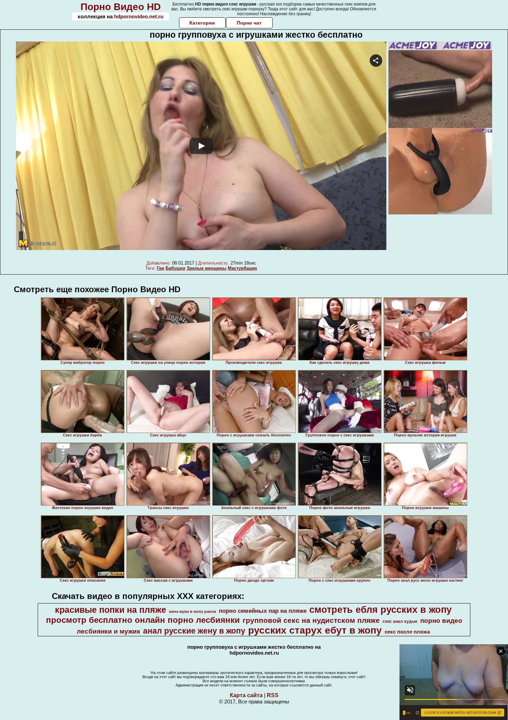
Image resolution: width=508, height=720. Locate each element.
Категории (202, 23)
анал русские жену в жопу (194, 630)
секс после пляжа (407, 632)
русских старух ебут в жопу (315, 630)
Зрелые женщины (206, 268)
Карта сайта (246, 695)
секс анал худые (400, 621)
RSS (273, 695)
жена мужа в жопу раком (192, 611)
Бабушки (175, 268)
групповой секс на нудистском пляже (311, 620)
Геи (160, 268)
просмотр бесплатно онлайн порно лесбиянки (143, 620)
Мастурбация (242, 268)
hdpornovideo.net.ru (138, 16)
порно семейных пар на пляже (263, 610)
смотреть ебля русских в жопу (380, 609)
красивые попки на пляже (110, 610)
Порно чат (249, 23)
